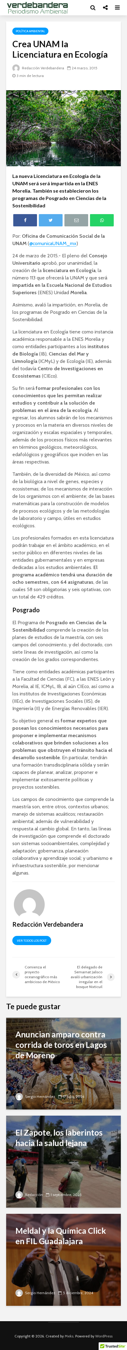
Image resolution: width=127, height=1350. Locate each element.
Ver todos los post (32, 941)
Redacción (33, 1194)
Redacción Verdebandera (42, 68)
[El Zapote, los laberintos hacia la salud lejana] (63, 1161)
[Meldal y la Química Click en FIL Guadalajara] (63, 1259)
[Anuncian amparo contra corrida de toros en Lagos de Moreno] (63, 1063)
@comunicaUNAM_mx (52, 243)
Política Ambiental (30, 31)
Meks (69, 1336)
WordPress (104, 1336)
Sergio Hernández (39, 1096)
